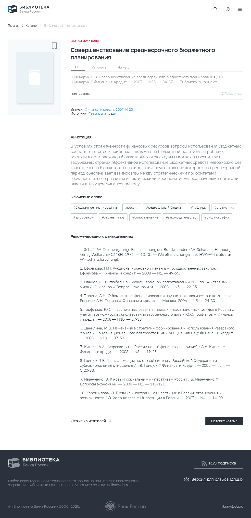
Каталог (31, 25)
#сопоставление (145, 217)
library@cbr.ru (232, 506)
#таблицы (199, 207)
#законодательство (181, 217)
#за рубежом (84, 217)
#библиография (216, 217)
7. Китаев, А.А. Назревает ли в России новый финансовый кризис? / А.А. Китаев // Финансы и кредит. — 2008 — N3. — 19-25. (152, 349)
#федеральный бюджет (164, 207)
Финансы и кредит (103, 113)
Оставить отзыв (224, 421)
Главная (14, 25)
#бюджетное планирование (95, 207)
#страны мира (113, 217)
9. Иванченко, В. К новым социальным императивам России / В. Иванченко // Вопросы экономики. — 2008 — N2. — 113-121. (149, 381)
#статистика (224, 207)
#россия (131, 207)
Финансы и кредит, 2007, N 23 (109, 109)
